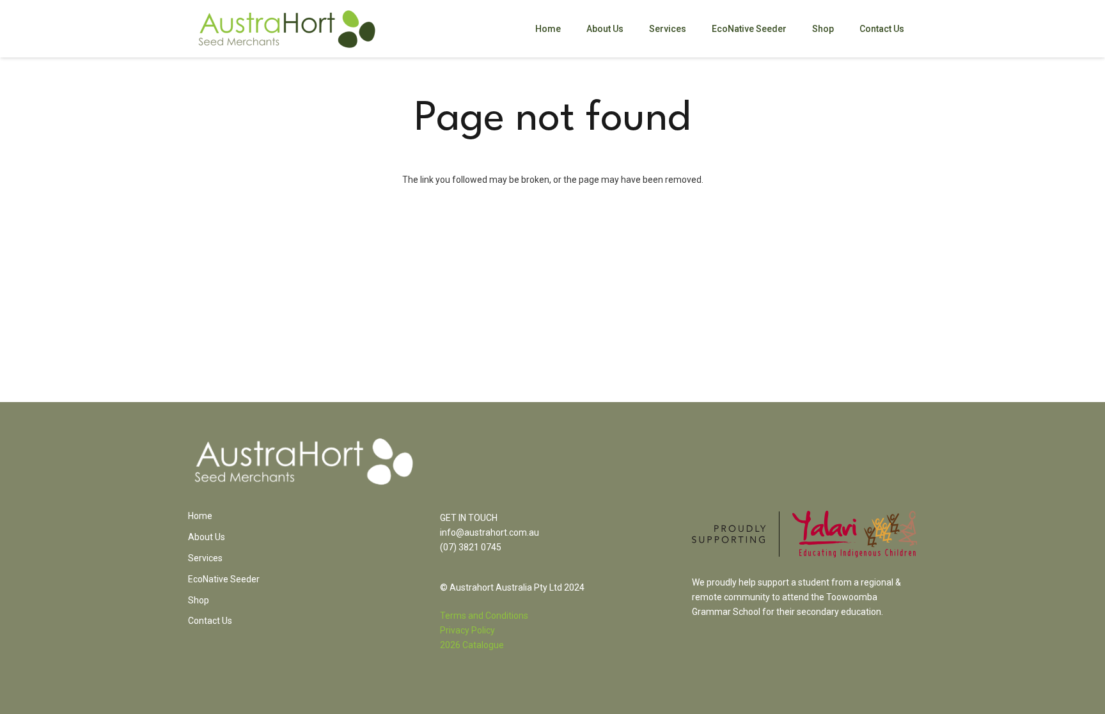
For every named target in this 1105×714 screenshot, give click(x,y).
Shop (198, 600)
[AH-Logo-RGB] (287, 29)
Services (205, 558)
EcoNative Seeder (224, 579)
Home (200, 516)
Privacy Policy (467, 630)
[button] (694, 29)
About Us (206, 537)
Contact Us (210, 621)
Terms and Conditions (484, 615)
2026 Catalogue (472, 645)
